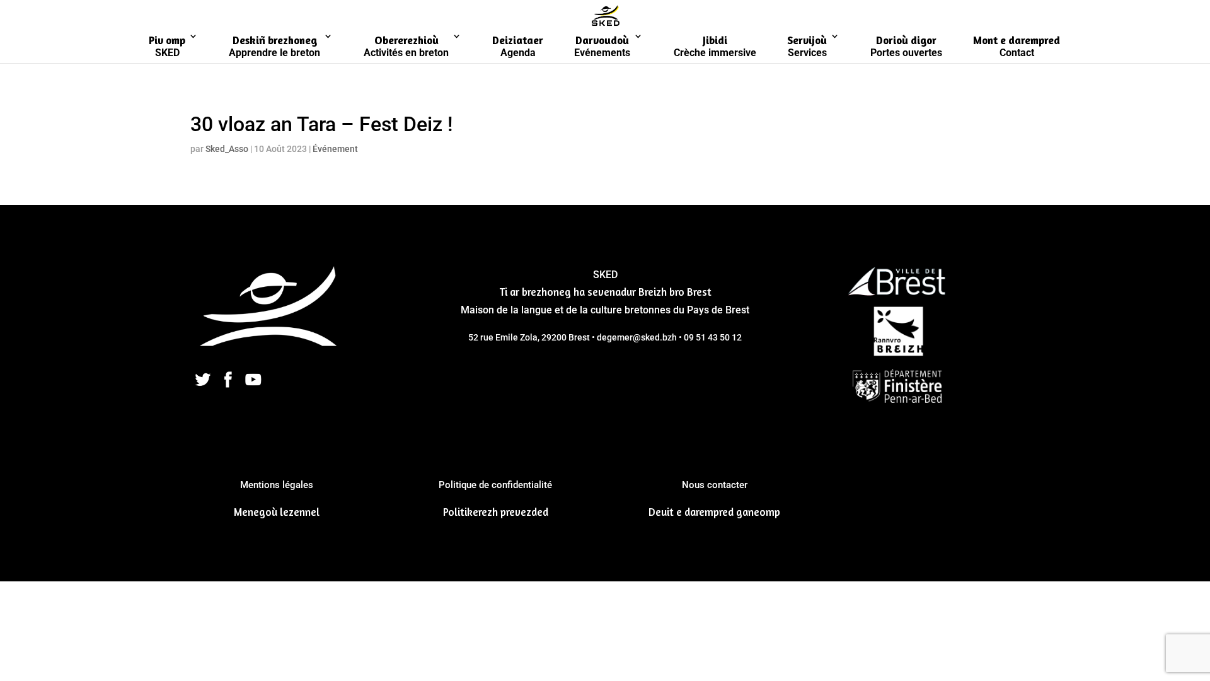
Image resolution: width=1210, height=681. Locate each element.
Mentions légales (276, 485)
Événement (335, 149)
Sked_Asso (226, 149)
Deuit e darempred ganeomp (714, 511)
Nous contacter (714, 485)
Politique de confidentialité (495, 485)
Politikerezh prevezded (495, 511)
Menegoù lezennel (277, 511)
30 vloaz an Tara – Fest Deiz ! (321, 124)
